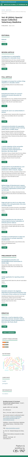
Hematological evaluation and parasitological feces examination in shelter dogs (12, 261)
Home (3, 10)
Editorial (4, 39)
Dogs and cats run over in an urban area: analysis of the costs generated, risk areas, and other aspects (14, 204)
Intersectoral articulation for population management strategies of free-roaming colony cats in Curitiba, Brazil (13, 128)
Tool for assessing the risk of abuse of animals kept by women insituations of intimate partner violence (13, 221)
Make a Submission (9, 332)
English (4, 381)
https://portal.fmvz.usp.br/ (13, 428)
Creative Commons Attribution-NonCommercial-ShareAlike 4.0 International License (12, 418)
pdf (5, 44)
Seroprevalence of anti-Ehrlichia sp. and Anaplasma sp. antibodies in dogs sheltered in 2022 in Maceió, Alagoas (13, 168)
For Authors (5, 393)
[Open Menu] (1, 4)
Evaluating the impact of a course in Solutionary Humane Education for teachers (12, 95)
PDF (5, 89)
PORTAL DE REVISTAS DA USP (8, 2)
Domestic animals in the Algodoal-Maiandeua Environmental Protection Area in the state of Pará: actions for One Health (14, 292)
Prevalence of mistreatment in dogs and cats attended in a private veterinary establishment (13, 238)
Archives (8, 10)
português (5, 383)
